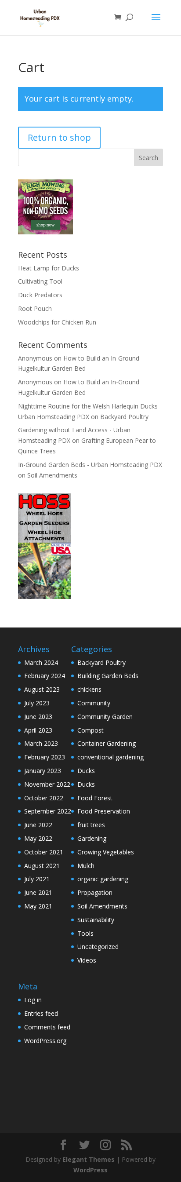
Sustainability (95, 920)
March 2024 (41, 662)
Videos (86, 960)
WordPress (90, 1170)
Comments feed (47, 1027)
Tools (85, 933)
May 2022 (38, 838)
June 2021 (38, 892)
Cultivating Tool (40, 281)
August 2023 (42, 689)
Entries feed (41, 1013)
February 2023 (44, 757)
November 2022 (47, 784)
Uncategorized (98, 946)
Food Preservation (103, 811)
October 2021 (43, 852)
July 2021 (37, 879)
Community (93, 703)
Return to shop (59, 137)
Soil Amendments (52, 475)
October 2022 (43, 798)
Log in (33, 1000)
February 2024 (44, 675)
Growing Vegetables (105, 852)
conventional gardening (110, 757)
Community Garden (105, 716)
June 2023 (38, 716)
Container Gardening (106, 743)
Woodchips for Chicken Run (57, 322)
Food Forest (94, 798)
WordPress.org (45, 1040)
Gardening (91, 838)
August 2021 (42, 865)
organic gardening (102, 879)
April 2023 (38, 730)
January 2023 (42, 770)
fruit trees (91, 825)
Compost (90, 730)
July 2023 (37, 703)
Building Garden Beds (107, 675)
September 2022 (47, 811)
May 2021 (38, 906)
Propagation (94, 892)
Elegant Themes (88, 1159)
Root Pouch (35, 308)
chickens (89, 689)
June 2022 (38, 825)
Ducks (86, 770)
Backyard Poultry (124, 416)
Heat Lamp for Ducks (48, 268)
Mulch (85, 865)
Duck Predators (40, 295)
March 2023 (41, 743)
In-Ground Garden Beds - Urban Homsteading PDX (90, 464)
